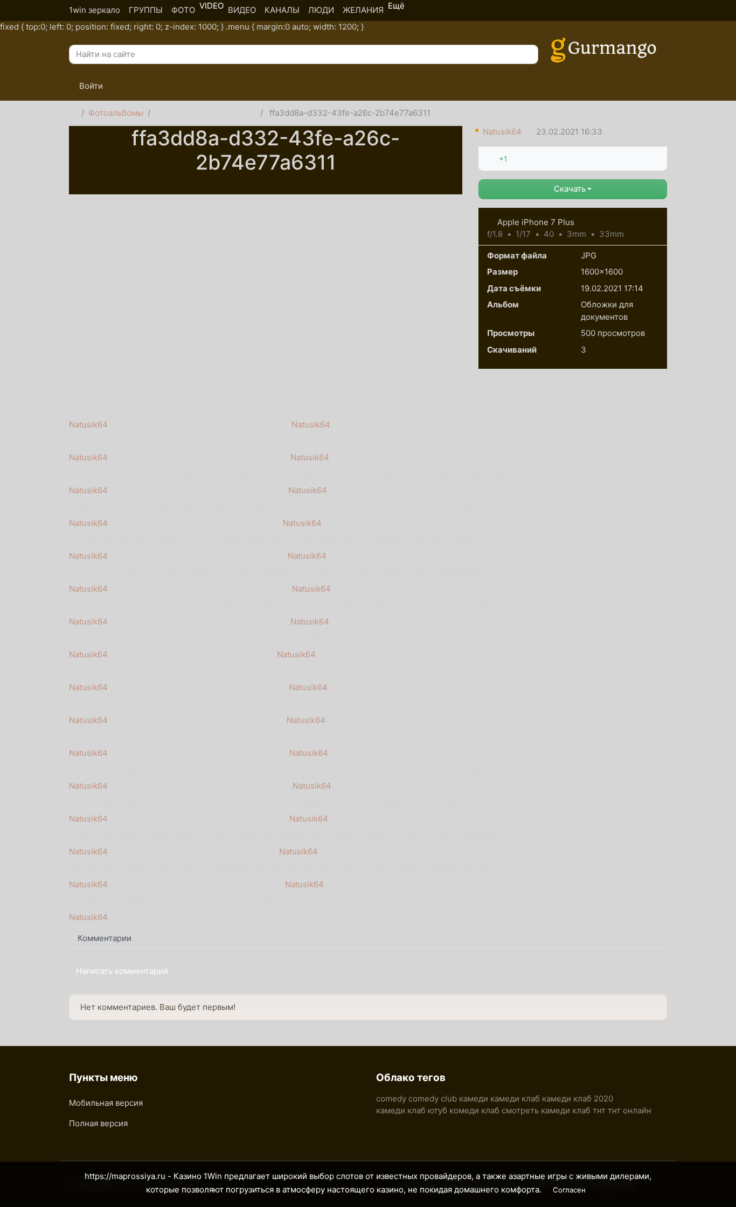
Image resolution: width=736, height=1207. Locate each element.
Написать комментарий (122, 971)
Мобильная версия (106, 1103)
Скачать (570, 189)
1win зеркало (94, 10)
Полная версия (98, 1123)
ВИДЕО (242, 10)
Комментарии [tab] (104, 938)
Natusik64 (502, 132)
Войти (90, 86)
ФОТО (183, 10)
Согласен (569, 1189)
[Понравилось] (491, 159)
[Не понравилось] (515, 159)
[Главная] (73, 113)
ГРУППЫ (146, 10)
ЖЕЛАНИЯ (363, 10)
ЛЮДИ (321, 10)
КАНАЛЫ (282, 10)
